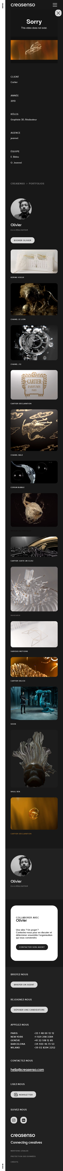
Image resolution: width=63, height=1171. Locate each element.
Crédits (14, 1162)
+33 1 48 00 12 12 (44, 1033)
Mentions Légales (19, 1151)
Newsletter (26, 1095)
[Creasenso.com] (23, 5)
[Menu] (55, 4)
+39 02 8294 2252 (44, 1047)
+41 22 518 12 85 (43, 1040)
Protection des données (23, 1156)
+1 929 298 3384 (43, 1037)
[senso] (2, 5)
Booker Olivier (22, 240)
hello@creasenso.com (27, 1070)
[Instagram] (14, 1120)
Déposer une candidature (29, 1010)
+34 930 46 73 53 (44, 1044)
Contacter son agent (32, 947)
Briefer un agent (24, 985)
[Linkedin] (23, 1120)
